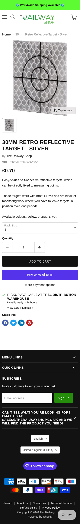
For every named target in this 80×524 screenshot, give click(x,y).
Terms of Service (61, 503)
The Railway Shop (19, 156)
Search (7, 503)
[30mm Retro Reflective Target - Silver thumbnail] (9, 125)
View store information (20, 307)
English (38, 438)
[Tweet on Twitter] (13, 323)
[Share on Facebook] (5, 323)
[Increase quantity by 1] (40, 247)
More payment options (40, 284)
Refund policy (28, 507)
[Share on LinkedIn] (21, 323)
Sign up (63, 398)
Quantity (7, 238)
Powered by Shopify (40, 516)
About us (22, 503)
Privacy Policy (51, 507)
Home (6, 34)
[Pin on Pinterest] (29, 323)
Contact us (39, 503)
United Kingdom (38, 450)
